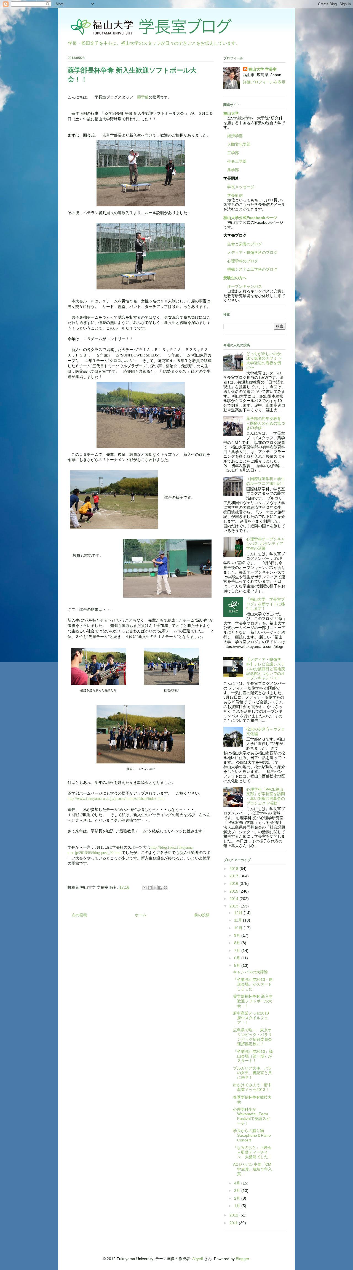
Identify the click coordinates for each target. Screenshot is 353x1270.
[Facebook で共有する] (160, 887)
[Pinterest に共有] (165, 887)
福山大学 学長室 (262, 69)
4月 (237, 1183)
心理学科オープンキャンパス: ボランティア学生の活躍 (265, 544)
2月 (237, 1198)
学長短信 (233, 195)
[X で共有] (155, 887)
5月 (237, 965)
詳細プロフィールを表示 (264, 82)
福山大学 (231, 113)
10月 (239, 928)
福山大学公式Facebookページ (250, 217)
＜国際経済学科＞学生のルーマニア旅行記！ (265, 481)
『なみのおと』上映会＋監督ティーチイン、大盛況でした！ (252, 1152)
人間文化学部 (238, 144)
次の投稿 (79, 915)
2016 (234, 883)
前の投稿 (202, 915)
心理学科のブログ (240, 261)
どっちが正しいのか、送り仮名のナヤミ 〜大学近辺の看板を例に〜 (265, 361)
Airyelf (197, 1258)
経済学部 (235, 136)
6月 (237, 958)
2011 (234, 1223)
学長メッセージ (238, 187)
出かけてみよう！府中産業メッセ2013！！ (253, 1087)
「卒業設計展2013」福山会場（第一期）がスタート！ (253, 1056)
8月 (237, 943)
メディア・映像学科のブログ (250, 252)
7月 (237, 950)
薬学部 (143, 97)
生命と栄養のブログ (242, 244)
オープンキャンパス (242, 286)
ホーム (140, 915)
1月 (237, 1206)
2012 (234, 1215)
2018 (234, 868)
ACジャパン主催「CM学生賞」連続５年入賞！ (252, 1169)
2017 (234, 876)
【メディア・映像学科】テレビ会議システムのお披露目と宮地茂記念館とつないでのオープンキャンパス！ (265, 668)
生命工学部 (237, 161)
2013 (234, 906)
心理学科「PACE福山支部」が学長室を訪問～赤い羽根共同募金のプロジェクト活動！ (265, 796)
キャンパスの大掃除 (250, 972)
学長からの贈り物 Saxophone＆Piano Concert (252, 1135)
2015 (234, 891)
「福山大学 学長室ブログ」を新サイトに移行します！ (265, 604)
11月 (238, 920)
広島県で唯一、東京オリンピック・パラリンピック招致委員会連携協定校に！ (252, 1037)
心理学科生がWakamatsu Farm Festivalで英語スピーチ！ (251, 1116)
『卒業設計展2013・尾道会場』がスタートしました (253, 984)
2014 (234, 898)
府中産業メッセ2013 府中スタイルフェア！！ (253, 1018)
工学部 (233, 153)
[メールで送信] (144, 887)
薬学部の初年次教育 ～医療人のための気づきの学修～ (265, 423)
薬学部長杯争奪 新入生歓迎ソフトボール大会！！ (253, 1001)
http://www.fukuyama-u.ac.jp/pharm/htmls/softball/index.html (116, 799)
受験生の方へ (235, 278)
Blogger (242, 1258)
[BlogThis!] (150, 887)
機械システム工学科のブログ (250, 269)
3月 (237, 1190)
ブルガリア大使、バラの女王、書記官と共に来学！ (252, 1073)
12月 (239, 912)
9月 (237, 935)
